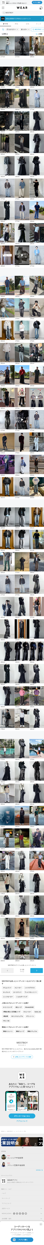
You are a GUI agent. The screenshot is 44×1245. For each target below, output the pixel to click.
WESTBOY (10, 1131)
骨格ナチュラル (32, 1031)
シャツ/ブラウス (30, 988)
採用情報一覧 (39, 1170)
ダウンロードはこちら (22, 1116)
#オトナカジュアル (17, 1016)
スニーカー (18, 988)
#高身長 (5, 1016)
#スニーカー (27, 1012)
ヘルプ (4, 1193)
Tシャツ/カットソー (31, 992)
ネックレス (6, 992)
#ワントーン (30, 1016)
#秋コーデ (18, 1007)
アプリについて (22, 1121)
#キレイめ (6, 1021)
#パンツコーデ (7, 1007)
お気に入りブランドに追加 (23, 1057)
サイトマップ (6, 1198)
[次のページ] (36, 970)
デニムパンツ (7, 988)
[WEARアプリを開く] (41, 8)
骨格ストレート (8, 1031)
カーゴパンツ (17, 992)
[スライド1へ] (21, 1147)
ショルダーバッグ (21, 997)
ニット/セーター (8, 997)
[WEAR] (22, 8)
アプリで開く (37, 2)
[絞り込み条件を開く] (3, 29)
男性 (16, 24)
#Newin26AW (29, 1007)
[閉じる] (41, 1224)
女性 (27, 24)
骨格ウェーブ (20, 1031)
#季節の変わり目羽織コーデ (11, 1012)
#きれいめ (38, 1012)
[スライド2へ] (22, 1147)
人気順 (40, 34)
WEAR (3, 1131)
